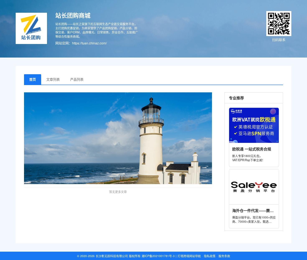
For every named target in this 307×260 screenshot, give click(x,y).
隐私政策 (210, 256)
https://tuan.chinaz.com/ (89, 43)
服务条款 (224, 256)
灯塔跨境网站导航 (189, 256)
